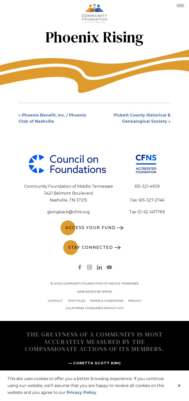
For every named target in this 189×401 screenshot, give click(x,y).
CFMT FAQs (76, 300)
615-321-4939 (147, 186)
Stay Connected (90, 247)
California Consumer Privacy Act (94, 308)
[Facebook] (79, 268)
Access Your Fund (90, 227)
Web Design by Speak (94, 291)
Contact (55, 300)
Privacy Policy (81, 392)
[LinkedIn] (99, 268)
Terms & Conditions (106, 300)
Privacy (135, 300)
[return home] (94, 6)
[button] (180, 5)
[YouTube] (109, 268)
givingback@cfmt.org (68, 212)
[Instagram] (89, 268)
